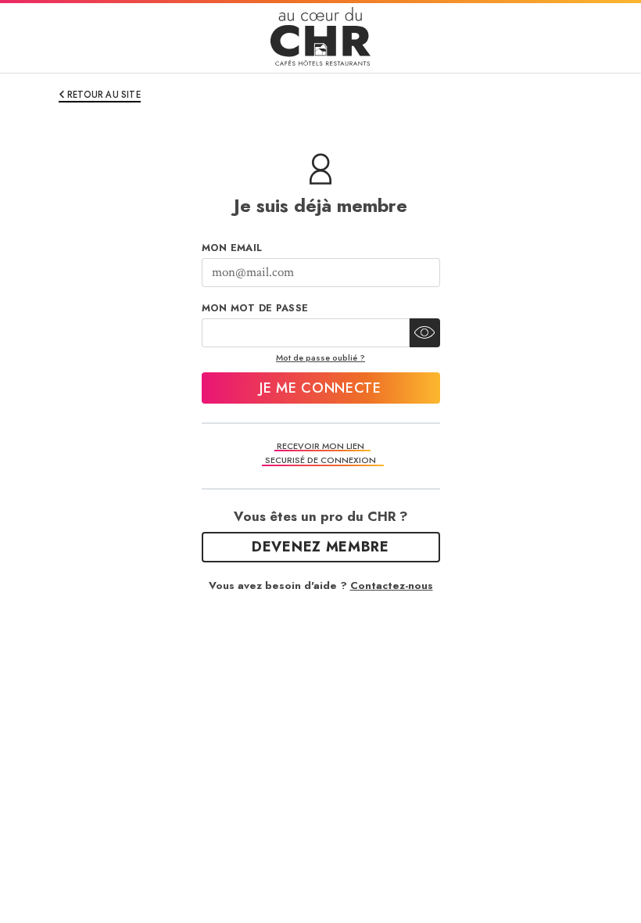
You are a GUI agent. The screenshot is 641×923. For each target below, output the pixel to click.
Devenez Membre (320, 547)
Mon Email (232, 248)
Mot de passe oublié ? (320, 357)
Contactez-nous (391, 585)
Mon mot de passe (255, 308)
